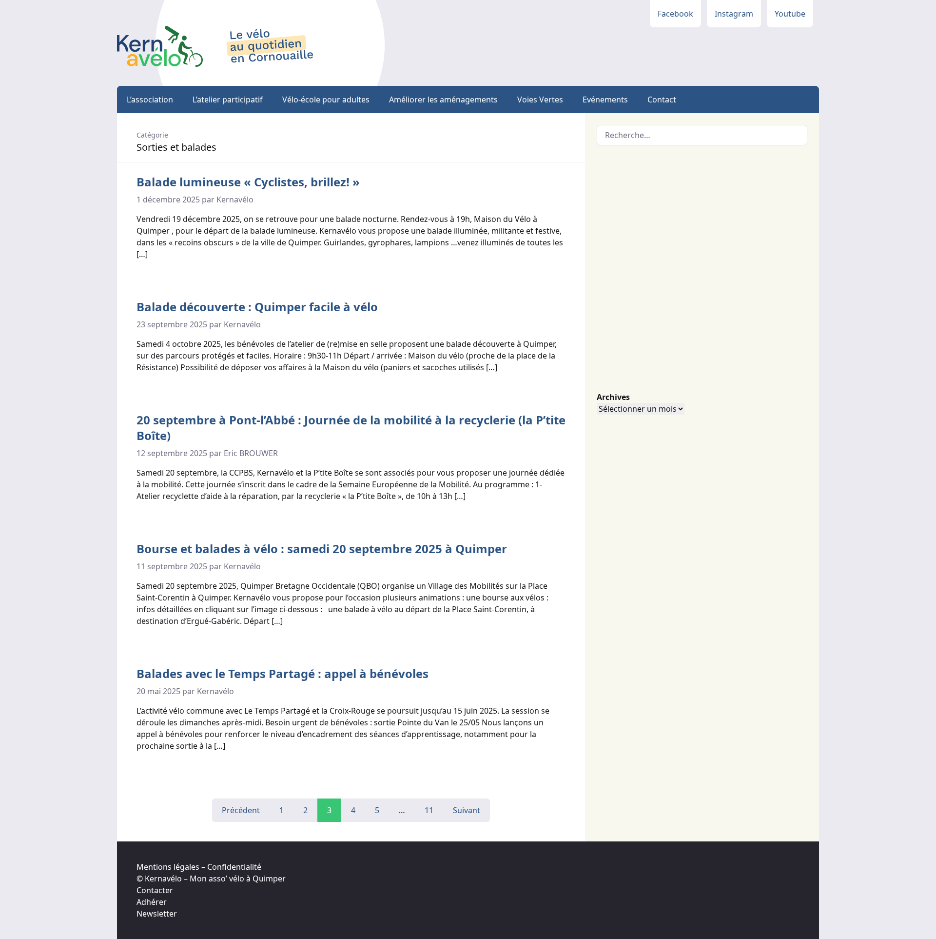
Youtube (790, 13)
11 (429, 810)
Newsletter (156, 913)
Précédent (241, 810)
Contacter (154, 890)
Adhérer (151, 902)
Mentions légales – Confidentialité (198, 866)
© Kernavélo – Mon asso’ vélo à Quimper (211, 878)
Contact (661, 99)
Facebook (675, 13)
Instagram (734, 13)
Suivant (466, 810)
